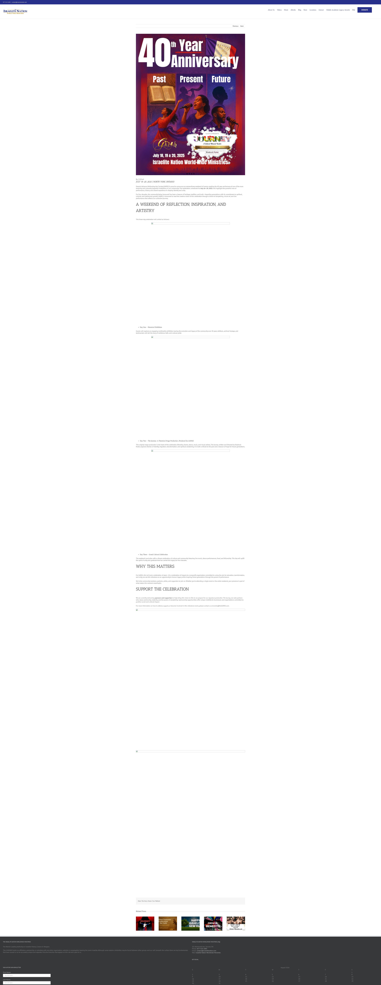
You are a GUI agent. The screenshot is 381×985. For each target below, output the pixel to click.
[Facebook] (192, 964)
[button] (375, 9)
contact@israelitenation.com (19, 2)
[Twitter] (195, 964)
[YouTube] (198, 964)
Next (241, 26)
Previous (235, 26)
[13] (190, 104)
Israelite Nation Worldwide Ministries (208, 953)
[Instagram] (200, 964)
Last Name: (7, 980)
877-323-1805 (202, 949)
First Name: (7, 972)
